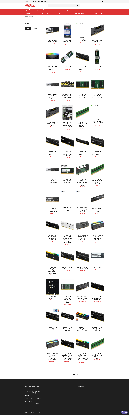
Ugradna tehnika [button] (40, 10)
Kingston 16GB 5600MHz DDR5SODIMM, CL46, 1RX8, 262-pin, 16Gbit (82, 182)
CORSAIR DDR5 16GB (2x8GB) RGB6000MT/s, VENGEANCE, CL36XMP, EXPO (97, 238)
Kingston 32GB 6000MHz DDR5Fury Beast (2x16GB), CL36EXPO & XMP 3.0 (97, 328)
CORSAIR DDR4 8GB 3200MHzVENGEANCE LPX (97, 41)
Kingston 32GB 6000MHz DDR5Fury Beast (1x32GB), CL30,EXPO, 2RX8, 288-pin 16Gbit (67, 356)
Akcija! (102, 1)
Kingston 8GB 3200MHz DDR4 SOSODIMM (67, 41)
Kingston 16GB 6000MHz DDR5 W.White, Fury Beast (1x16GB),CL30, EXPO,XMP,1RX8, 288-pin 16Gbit (67, 239)
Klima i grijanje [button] (64, 10)
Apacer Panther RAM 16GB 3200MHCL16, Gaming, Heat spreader (67, 97)
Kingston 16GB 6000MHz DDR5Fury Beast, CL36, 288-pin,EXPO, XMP (52, 237)
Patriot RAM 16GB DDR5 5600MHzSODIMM (52, 181)
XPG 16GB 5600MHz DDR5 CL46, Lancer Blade (97, 210)
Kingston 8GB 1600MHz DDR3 (67, 67)
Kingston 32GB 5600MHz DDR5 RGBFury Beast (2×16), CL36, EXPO (82, 328)
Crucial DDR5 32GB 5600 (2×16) (52, 297)
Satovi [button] (90, 10)
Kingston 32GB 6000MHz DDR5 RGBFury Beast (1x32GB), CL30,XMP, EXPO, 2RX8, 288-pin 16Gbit (82, 357)
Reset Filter (37, 28)
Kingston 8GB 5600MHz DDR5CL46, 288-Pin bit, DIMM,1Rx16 (82, 124)
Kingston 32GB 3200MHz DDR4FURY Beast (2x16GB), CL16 (82, 267)
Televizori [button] (61, 13)
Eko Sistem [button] (99, 10)
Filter (28, 28)
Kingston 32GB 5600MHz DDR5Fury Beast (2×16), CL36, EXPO (52, 328)
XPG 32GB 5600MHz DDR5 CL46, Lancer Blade (82, 298)
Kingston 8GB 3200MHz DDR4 (97, 67)
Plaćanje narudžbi (82, 389)
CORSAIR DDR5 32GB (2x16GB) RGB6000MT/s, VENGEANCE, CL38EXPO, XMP (52, 356)
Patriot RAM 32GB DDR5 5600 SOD (97, 266)
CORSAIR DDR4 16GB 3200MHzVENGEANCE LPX (52, 124)
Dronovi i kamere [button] (79, 13)
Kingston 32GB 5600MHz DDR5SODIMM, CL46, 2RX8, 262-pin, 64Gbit (67, 299)
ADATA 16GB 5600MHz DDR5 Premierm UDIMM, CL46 (67, 208)
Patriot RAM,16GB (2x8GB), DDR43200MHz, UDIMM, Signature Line (67, 125)
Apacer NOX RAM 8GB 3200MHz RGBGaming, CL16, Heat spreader (52, 69)
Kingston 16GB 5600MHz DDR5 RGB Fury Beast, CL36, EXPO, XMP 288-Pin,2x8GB (82, 209)
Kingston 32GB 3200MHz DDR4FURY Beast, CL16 (67, 267)
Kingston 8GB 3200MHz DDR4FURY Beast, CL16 (82, 68)
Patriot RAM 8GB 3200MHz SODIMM (52, 40)
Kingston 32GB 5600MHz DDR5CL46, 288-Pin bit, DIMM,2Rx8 (97, 356)
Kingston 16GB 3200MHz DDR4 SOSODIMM (82, 96)
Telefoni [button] (74, 10)
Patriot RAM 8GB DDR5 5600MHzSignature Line (52, 97)
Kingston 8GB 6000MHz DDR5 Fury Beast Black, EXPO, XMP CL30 (67, 154)
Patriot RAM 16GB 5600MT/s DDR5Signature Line (52, 210)
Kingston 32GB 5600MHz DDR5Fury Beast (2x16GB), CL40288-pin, (67, 328)
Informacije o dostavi (82, 391)
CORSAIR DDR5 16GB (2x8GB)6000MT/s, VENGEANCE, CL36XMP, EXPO (82, 237)
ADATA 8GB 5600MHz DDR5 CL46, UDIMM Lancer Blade (97, 122)
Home (26, 16)
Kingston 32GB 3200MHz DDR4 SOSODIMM (67, 181)
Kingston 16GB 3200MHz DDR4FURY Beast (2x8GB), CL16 (97, 153)
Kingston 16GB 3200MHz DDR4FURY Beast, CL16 (52, 153)
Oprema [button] (28, 13)
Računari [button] (83, 10)
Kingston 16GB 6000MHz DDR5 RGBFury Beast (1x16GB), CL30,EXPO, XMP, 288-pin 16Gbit (52, 269)
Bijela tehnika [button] (28, 10)
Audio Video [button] (45, 13)
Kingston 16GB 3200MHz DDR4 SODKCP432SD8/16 (97, 96)
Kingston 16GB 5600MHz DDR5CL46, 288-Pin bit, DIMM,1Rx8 (97, 182)
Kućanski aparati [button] (53, 10)
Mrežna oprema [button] (98, 13)
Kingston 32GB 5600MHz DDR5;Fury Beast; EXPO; (97, 298)
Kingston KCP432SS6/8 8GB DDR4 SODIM (82, 39)
